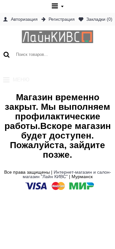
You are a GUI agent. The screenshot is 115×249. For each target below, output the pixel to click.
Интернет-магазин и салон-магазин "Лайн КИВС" (67, 174)
